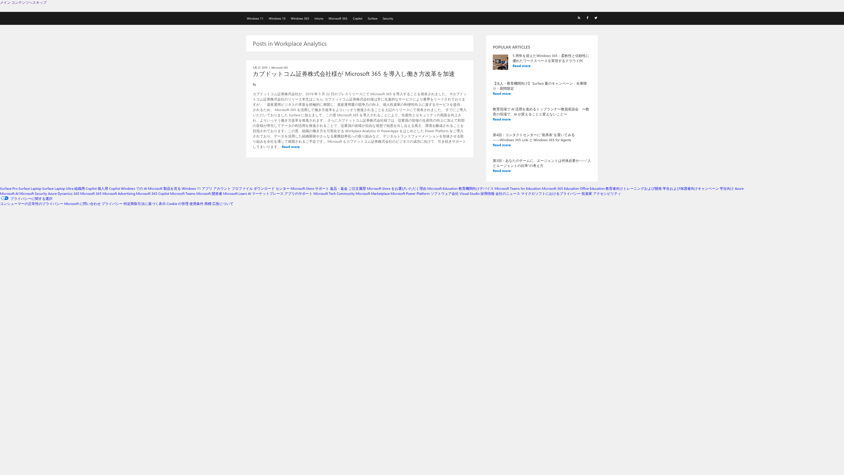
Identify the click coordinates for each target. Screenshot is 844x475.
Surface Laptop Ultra (57, 188)
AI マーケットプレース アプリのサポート (280, 193)
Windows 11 (255, 18)
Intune (319, 18)
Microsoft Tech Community (334, 193)
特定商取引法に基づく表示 (145, 203)
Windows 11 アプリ (197, 188)
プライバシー (112, 203)
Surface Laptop (29, 188)
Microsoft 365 (338, 18)
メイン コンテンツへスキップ (23, 2)
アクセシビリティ (607, 193)
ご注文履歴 (357, 188)
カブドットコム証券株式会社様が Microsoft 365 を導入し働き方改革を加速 (354, 73)
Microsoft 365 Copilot (152, 193)
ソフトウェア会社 (445, 193)
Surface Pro (9, 188)
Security (388, 18)
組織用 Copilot (85, 188)
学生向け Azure (732, 188)
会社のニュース (507, 193)
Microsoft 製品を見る (164, 188)
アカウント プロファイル (233, 188)
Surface (372, 18)
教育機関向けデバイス (476, 188)
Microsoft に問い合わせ (82, 203)
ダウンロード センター (272, 188)
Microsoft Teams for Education (518, 188)
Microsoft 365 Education (560, 188)
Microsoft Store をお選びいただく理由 (396, 188)
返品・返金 (338, 188)
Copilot (357, 18)
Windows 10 (277, 18)
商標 (207, 203)
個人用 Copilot (109, 188)
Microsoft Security (33, 193)
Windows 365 (300, 18)
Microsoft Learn (235, 193)
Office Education (592, 188)
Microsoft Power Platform (410, 193)
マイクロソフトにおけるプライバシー (551, 193)
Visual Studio (470, 193)
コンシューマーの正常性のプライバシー (31, 203)
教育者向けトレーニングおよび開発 (634, 188)
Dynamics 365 (68, 193)
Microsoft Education (442, 188)
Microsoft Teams (182, 193)
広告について (222, 203)
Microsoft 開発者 (209, 193)
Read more (291, 146)
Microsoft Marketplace (373, 193)
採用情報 (487, 193)
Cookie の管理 (178, 203)
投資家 (587, 193)
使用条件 (196, 203)
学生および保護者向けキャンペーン (691, 188)
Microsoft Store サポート (310, 188)
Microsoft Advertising (118, 193)
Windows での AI (134, 188)
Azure (52, 193)
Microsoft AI (9, 193)
